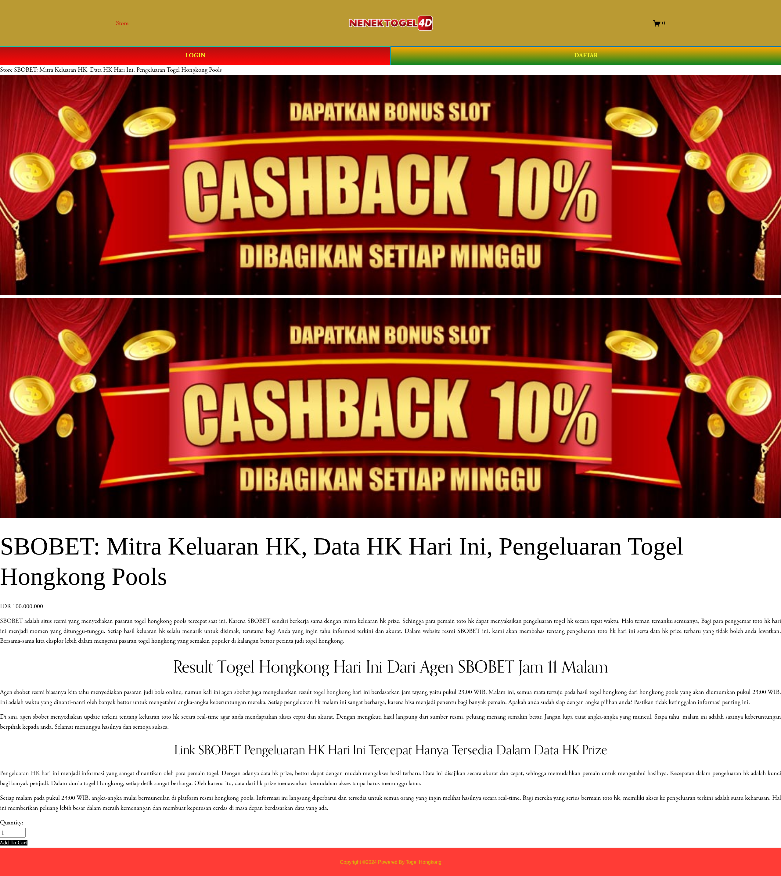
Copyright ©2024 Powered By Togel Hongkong (390, 862)
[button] (13, 842)
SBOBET (11, 621)
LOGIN (195, 55)
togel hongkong (332, 692)
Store (6, 70)
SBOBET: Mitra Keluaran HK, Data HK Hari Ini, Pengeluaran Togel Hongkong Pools (118, 70)
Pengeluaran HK (20, 773)
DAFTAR (586, 55)
